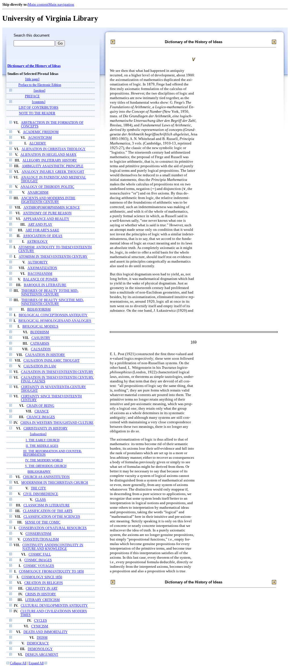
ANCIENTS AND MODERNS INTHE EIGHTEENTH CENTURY (48, 200)
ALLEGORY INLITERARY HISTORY (49, 160)
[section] (39, 91)
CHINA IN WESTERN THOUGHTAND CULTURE (56, 423)
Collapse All (18, 663)
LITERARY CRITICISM (42, 600)
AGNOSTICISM (40, 138)
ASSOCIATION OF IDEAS (42, 236)
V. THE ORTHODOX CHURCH (46, 466)
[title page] (32, 79)
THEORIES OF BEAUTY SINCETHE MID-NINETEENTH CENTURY (52, 302)
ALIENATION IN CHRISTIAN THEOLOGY (54, 149)
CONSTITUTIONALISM (41, 539)
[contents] (38, 102)
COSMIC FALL (40, 554)
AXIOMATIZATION (42, 268)
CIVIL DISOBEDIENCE (40, 494)
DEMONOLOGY (40, 649)
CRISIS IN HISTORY (40, 594)
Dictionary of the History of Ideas (34, 66)
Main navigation (61, 4)
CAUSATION (41, 349)
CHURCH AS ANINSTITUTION (46, 477)
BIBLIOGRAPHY (39, 471)
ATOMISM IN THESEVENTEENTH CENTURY (53, 257)
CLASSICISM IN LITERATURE (47, 505)
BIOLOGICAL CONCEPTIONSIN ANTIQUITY (53, 315)
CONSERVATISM (38, 534)
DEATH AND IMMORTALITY (46, 632)
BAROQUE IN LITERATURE (45, 285)
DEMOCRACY (38, 643)
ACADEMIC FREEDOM (41, 132)
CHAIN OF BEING (40, 406)
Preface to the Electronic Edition (39, 85)
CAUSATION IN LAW (40, 366)
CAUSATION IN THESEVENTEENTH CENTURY (57, 372)
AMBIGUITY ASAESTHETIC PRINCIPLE (52, 166)
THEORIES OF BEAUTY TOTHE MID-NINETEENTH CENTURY (49, 292)
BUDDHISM (39, 332)
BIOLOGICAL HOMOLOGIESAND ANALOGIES (54, 321)
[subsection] (38, 434)
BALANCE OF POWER (40, 279)
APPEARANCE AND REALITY (46, 219)
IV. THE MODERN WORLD (44, 460)
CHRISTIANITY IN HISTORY (46, 428)
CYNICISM (39, 626)
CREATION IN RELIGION (43, 583)
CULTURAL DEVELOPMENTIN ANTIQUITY (54, 606)
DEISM (42, 638)
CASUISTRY (40, 338)
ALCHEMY (37, 143)
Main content (38, 4)
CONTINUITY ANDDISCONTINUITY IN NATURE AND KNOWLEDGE (52, 547)
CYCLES (40, 621)
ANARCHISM (37, 192)
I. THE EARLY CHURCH (42, 440)
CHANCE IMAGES (41, 417)
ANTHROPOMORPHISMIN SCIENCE (52, 208)
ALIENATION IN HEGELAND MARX (48, 155)
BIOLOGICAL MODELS (40, 326)
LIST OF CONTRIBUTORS (38, 108)
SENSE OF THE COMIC (42, 522)
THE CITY (38, 488)
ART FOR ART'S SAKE (42, 230)
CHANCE (42, 411)
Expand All (36, 663)
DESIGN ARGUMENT (41, 655)
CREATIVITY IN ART (41, 588)
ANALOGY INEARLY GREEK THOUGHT (53, 172)
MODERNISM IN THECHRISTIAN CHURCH (54, 483)
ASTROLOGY (37, 242)
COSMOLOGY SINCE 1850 (42, 577)
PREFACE (32, 96)
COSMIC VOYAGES (39, 566)
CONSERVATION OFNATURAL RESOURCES (53, 528)
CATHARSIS (39, 343)
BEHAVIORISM (39, 309)
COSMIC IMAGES (38, 560)
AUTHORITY (38, 262)
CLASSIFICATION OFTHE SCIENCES (52, 517)
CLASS (40, 500)
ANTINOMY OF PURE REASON (47, 213)
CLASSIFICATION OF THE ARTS (47, 511)
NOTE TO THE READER (37, 113)
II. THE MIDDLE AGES (42, 445)
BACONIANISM (40, 274)
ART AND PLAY (40, 225)
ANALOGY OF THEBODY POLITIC (47, 187)
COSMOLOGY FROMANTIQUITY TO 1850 (51, 571)
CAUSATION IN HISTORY (45, 355)
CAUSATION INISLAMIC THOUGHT (52, 361)
